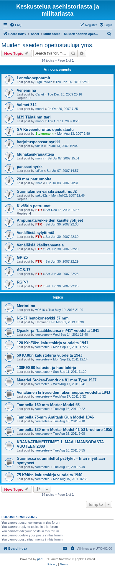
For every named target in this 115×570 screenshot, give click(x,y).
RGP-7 (22, 282)
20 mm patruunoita (34, 179)
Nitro (38, 183)
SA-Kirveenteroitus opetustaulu (45, 129)
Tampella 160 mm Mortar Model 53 (48, 405)
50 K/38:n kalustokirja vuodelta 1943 (49, 355)
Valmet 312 (27, 105)
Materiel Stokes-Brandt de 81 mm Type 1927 (56, 380)
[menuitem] (16, 25)
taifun (39, 146)
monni (39, 109)
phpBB (42, 559)
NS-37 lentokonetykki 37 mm (43, 318)
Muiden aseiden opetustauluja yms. (47, 45)
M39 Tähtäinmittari (34, 117)
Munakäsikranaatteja (35, 154)
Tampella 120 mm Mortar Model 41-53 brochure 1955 (64, 429)
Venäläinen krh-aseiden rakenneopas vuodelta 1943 (63, 392)
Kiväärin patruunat (33, 206)
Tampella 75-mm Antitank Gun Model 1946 (55, 417)
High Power (43, 82)
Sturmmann (44, 133)
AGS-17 (23, 270)
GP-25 (22, 257)
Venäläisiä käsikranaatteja (40, 245)
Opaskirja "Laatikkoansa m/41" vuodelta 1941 (58, 330)
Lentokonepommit (33, 78)
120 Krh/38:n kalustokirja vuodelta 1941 (52, 343)
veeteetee (42, 334)
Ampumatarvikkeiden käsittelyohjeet (50, 220)
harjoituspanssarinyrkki (38, 142)
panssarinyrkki (30, 166)
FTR (38, 210)
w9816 (40, 310)
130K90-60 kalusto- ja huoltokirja (46, 367)
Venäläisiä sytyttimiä (35, 232)
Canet (39, 94)
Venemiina (26, 90)
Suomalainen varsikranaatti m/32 (47, 191)
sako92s (41, 195)
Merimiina (26, 306)
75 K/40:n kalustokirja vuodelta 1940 (49, 475)
